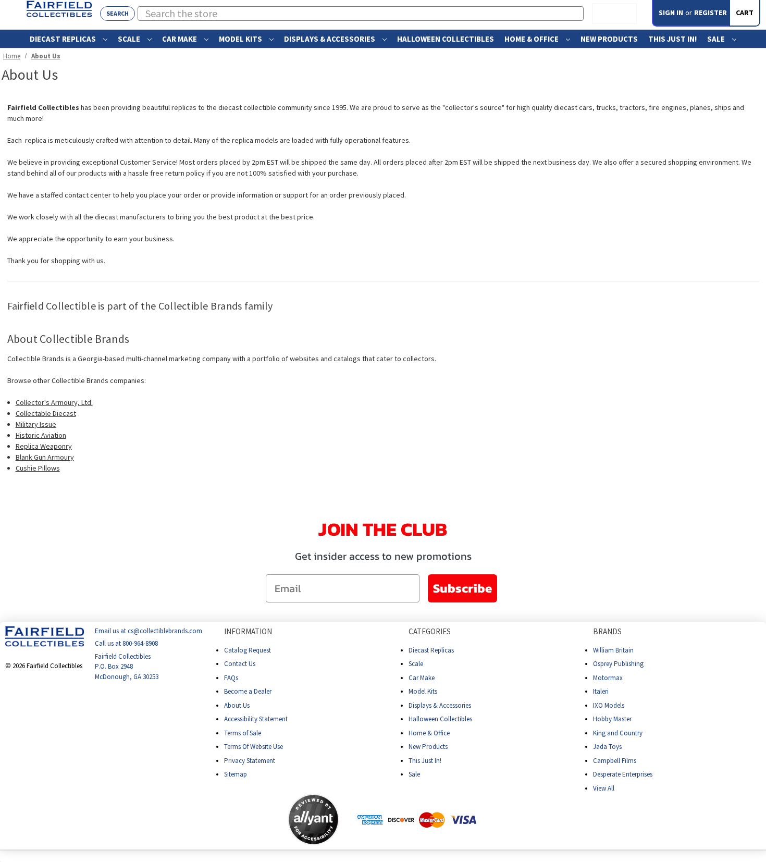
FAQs (231, 677)
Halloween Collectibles (445, 39)
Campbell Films (614, 760)
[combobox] (361, 13)
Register (710, 12)
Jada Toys (607, 746)
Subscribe (462, 588)
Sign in (671, 12)
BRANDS (607, 631)
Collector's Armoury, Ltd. (54, 402)
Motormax (608, 677)
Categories (430, 631)
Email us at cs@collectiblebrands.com (148, 630)
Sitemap (235, 774)
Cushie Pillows (38, 468)
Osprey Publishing (618, 663)
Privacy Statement (249, 760)
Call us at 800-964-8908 (126, 643)
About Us (237, 704)
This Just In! (672, 39)
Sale (716, 39)
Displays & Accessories (330, 39)
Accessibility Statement (256, 719)
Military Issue (36, 424)
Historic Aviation (41, 435)
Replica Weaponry (44, 446)
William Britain (613, 649)
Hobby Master (612, 719)
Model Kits (241, 39)
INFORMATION (248, 631)
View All (603, 787)
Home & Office (532, 39)
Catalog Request (247, 649)
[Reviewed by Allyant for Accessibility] (313, 819)
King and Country (618, 732)
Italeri (601, 691)
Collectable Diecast (46, 413)
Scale (130, 39)
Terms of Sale (242, 732)
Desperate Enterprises (622, 774)
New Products (609, 39)
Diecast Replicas (63, 39)
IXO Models (608, 704)
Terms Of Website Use (253, 746)
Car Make (180, 39)
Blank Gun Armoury (45, 457)
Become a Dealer (247, 691)
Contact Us (239, 663)
